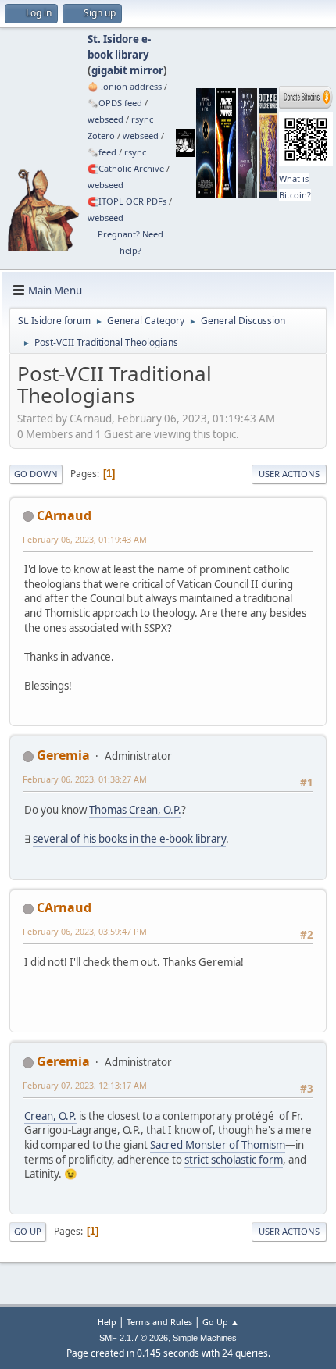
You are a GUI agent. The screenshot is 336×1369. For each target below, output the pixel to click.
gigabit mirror (127, 70)
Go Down (36, 474)
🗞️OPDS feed (115, 103)
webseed (105, 119)
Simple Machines (205, 1337)
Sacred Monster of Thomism (217, 1145)
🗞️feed (102, 152)
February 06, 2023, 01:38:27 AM (85, 779)
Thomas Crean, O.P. (135, 810)
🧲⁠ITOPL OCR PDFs (127, 201)
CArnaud (64, 515)
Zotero (101, 135)
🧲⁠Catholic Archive (126, 168)
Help (107, 1322)
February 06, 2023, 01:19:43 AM (85, 539)
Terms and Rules (159, 1322)
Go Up (27, 1231)
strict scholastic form (233, 1160)
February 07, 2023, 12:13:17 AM (85, 1085)
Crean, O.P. (50, 1116)
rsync (142, 119)
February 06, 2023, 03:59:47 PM (85, 931)
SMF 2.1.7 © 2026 (133, 1337)
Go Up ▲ (220, 1322)
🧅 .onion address (125, 86)
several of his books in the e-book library (129, 839)
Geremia (63, 755)
